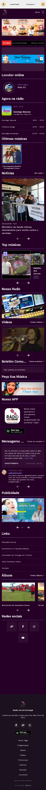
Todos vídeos (36, 322)
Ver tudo (38, 173)
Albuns (23, 750)
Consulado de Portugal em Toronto (17, 555)
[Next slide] (28, 239)
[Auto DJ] (9, 88)
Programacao (23, 745)
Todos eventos (35, 361)
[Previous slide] (18, 239)
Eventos (23, 765)
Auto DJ (27, 114)
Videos (23, 755)
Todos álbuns (36, 575)
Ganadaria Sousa (9, 542)
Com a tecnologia (20, 785)
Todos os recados (35, 441)
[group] (23, 339)
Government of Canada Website (15, 549)
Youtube (5, 568)
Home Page (23, 740)
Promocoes (23, 760)
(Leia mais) (29, 458)
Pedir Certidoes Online (11, 562)
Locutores (23, 775)
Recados (23, 770)
